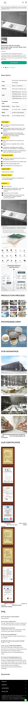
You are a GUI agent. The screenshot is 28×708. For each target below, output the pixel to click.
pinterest (10, 67)
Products (4, 681)
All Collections (7, 6)
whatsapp (8, 67)
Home (2, 6)
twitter (6, 67)
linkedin (14, 67)
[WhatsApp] (25, 700)
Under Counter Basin (22, 6)
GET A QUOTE (14, 62)
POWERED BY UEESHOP (19, 699)
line (3, 67)
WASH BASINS (14, 6)
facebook (1, 67)
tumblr (12, 67)
